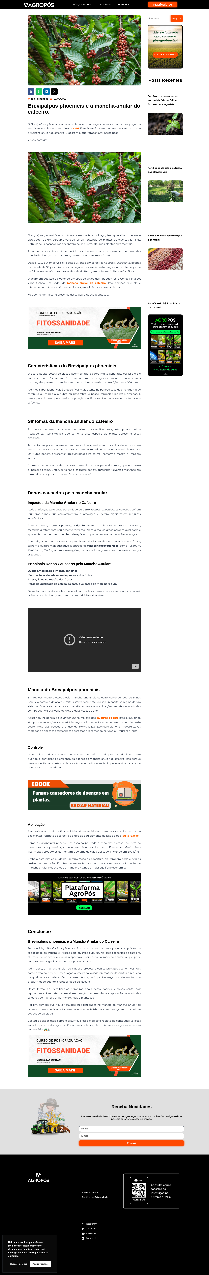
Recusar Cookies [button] (18, 1264)
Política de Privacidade (95, 1197)
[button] (31, 91)
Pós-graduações (82, 4)
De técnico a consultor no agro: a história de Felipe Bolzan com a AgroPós (162, 100)
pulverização (130, 835)
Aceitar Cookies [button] (40, 1264)
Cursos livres (104, 4)
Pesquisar (176, 18)
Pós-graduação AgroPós (45, 1196)
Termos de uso (90, 1192)
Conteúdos (123, 4)
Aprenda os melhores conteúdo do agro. (50, 1220)
